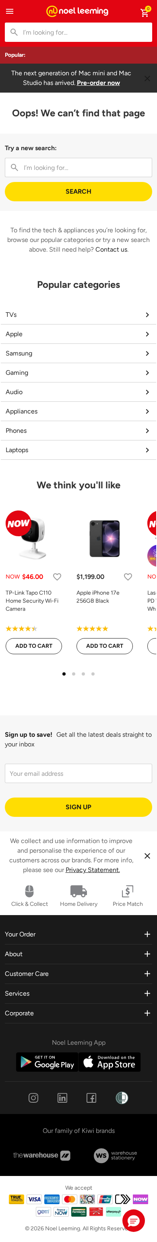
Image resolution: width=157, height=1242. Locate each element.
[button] (133, 1220)
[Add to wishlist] (57, 577)
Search (78, 191)
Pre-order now (98, 83)
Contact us (111, 249)
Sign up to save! (28, 734)
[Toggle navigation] (9, 11)
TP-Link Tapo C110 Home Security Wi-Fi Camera (32, 600)
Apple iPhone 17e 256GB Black (98, 596)
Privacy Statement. (93, 870)
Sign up (78, 807)
